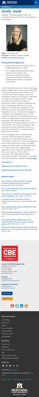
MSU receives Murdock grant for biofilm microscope (19, 188)
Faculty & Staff (6, 331)
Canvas (9, 379)
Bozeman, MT (14, 370)
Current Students (7, 328)
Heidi (34, 158)
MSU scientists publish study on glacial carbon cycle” (19, 207)
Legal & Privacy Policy (9, 355)
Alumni (4, 325)
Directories (5, 347)
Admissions (5, 323)
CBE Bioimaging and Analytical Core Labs (16, 170)
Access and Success (8, 350)
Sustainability (6, 336)
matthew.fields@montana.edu (10, 280)
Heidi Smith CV (7, 162)
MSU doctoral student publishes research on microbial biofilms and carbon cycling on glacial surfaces (17, 222)
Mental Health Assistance (10, 358)
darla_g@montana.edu (8, 288)
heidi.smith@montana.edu (16, 58)
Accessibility (6, 320)
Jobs (3, 352)
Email (3, 379)
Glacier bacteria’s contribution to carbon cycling (17, 212)
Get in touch (7, 293)
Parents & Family (7, 334)
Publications (6, 166)
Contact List (6, 344)
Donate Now (7, 299)
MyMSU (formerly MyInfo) (22, 379)
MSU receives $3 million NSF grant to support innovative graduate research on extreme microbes (17, 183)
